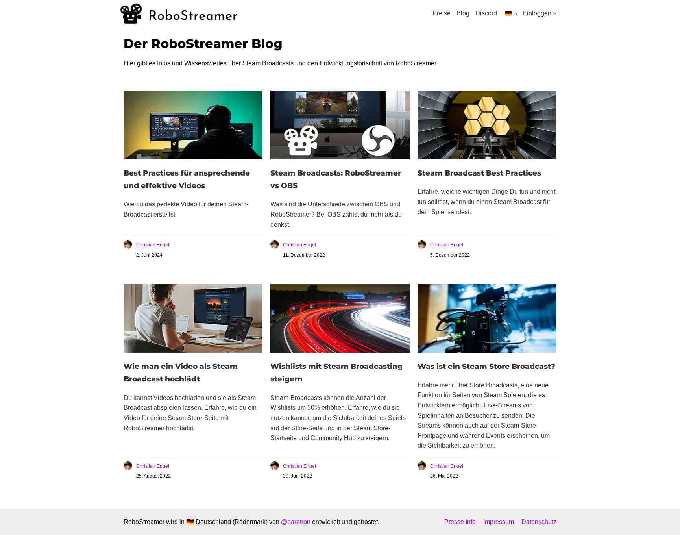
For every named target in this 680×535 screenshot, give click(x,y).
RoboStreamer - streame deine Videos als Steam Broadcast (179, 13)
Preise (441, 13)
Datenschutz (538, 521)
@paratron (295, 521)
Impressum (498, 521)
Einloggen (537, 13)
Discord (486, 13)
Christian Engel (152, 245)
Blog (462, 13)
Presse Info (460, 521)
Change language (509, 13)
